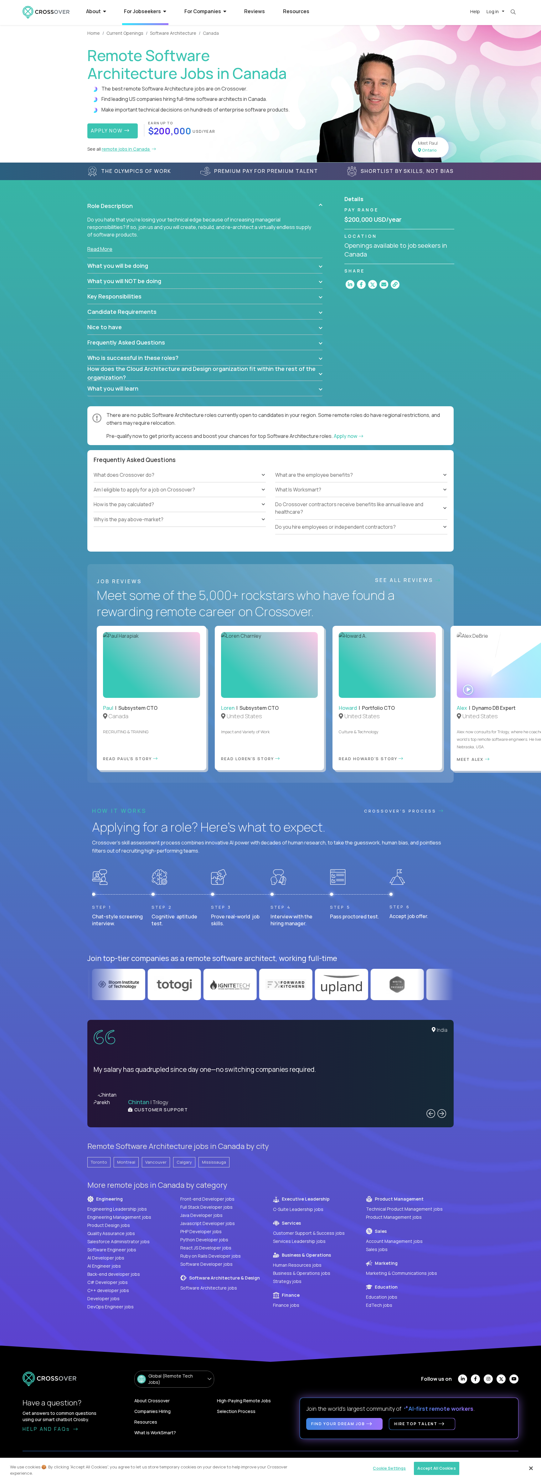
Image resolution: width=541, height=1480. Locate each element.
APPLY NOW (107, 130)
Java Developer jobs (201, 1215)
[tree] (180, 497)
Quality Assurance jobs (111, 1233)
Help (475, 11)
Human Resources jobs (297, 1265)
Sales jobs (377, 1249)
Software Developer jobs (206, 1264)
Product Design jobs (108, 1225)
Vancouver (156, 1162)
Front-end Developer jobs (207, 1199)
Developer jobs (103, 1298)
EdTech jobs (379, 1305)
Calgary (184, 1162)
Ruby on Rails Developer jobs (210, 1256)
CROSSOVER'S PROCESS (401, 811)
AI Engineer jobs (104, 1266)
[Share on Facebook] (361, 284)
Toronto (99, 1162)
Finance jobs (286, 1305)
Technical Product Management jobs (404, 1209)
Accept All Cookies (436, 1468)
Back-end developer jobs (113, 1274)
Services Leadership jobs (299, 1241)
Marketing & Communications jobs (401, 1273)
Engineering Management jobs (119, 1217)
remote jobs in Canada (126, 149)
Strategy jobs (287, 1281)
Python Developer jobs (204, 1240)
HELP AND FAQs (47, 1428)
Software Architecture (173, 33)
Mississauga (214, 1162)
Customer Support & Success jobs (309, 1233)
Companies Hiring (152, 1411)
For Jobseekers (143, 11)
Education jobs (381, 1297)
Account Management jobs (394, 1241)
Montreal (126, 1162)
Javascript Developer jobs (207, 1223)
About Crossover (152, 1401)
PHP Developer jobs (201, 1231)
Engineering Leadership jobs (117, 1209)
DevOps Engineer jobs (110, 1307)
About (94, 11)
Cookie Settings (389, 1468)
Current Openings (124, 33)
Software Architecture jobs (208, 1288)
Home (93, 33)
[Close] (531, 1468)
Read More (99, 249)
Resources (296, 11)
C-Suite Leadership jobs (298, 1209)
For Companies (203, 11)
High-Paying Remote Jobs (244, 1401)
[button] (204, 206)
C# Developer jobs (107, 1282)
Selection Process (236, 1411)
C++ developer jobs (108, 1290)
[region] (270, 1469)
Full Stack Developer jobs (206, 1207)
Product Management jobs (394, 1217)
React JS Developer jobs (205, 1248)
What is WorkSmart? (155, 1433)
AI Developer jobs (105, 1258)
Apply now (346, 436)
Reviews (254, 11)
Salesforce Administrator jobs (118, 1241)
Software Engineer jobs (111, 1250)
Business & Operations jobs (301, 1273)
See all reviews (405, 580)
